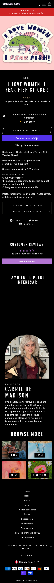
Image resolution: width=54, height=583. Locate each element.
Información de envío (27, 205)
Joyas (27, 505)
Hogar (27, 491)
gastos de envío (15, 101)
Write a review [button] (27, 261)
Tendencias (27, 528)
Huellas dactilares (27, 509)
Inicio (26, 78)
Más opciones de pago (27, 145)
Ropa (26, 495)
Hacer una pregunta (27, 211)
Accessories (27, 523)
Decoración (27, 519)
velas (27, 500)
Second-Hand (27, 537)
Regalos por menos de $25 (27, 532)
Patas (27, 514)
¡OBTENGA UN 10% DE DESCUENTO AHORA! (26, 546)
